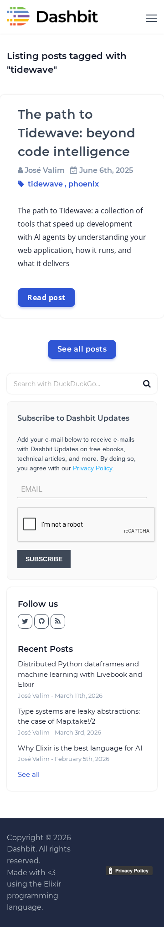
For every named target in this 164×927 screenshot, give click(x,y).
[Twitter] (41, 621)
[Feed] (58, 621)
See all (29, 774)
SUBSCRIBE (44, 559)
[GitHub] (25, 621)
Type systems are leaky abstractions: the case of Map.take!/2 (79, 716)
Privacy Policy (92, 468)
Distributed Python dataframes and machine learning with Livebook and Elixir (80, 674)
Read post (46, 297)
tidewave (45, 184)
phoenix (83, 184)
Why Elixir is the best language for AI (80, 748)
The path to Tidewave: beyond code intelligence (76, 133)
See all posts (82, 349)
